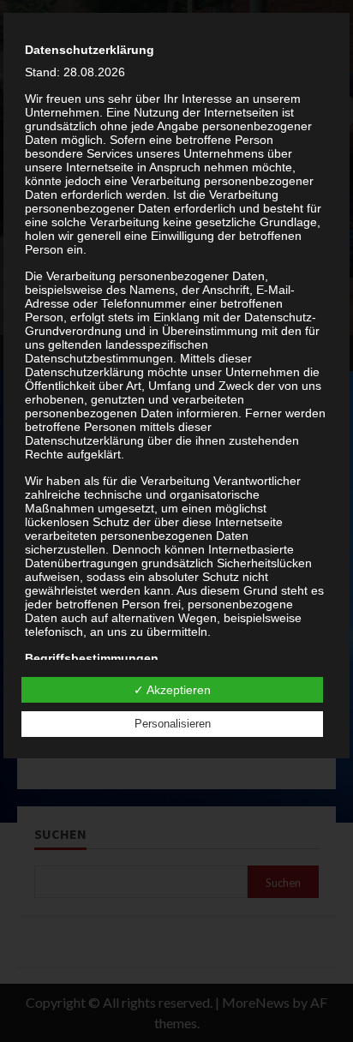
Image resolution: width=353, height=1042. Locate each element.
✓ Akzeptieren (172, 690)
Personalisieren (173, 723)
